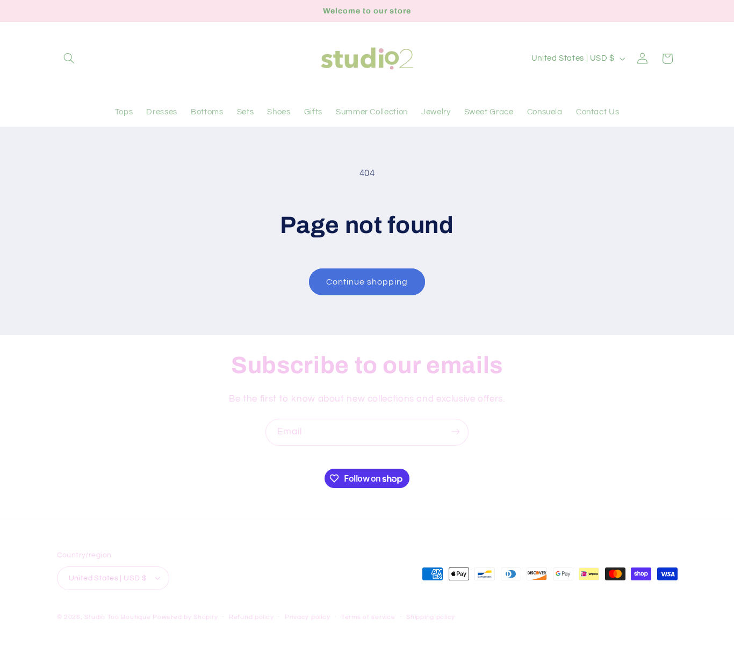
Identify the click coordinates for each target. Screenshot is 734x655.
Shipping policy (430, 617)
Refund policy (251, 617)
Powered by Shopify (185, 617)
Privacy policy (307, 617)
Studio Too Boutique (117, 617)
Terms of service (368, 617)
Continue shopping (367, 282)
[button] (69, 58)
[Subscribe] (455, 432)
